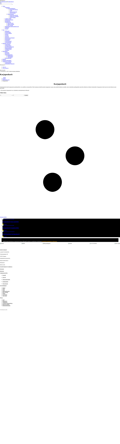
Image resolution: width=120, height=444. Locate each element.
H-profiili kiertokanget (9, 46)
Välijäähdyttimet (8, 49)
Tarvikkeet (7, 50)
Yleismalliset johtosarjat (9, 63)
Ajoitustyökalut (8, 62)
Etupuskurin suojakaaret (9, 37)
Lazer (3, 290)
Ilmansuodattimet (8, 47)
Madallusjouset (8, 22)
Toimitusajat (4, 302)
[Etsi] (12, 4)
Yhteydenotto (5, 283)
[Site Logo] (7, 1)
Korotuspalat (7, 20)
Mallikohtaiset (10, 55)
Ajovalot (6, 35)
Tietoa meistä (5, 68)
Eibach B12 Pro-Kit (14, 15)
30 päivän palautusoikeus (7, 303)
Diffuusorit (7, 31)
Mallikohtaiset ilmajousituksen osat (12, 26)
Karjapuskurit (7, 38)
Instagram (2, 271)
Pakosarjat (7, 52)
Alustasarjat (7, 7)
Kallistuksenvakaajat (9, 19)
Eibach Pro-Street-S (14, 9)
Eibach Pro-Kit (10, 23)
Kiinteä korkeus (11, 14)
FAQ (3, 299)
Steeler (3, 293)
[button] (1, 2)
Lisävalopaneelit (8, 41)
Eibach (3, 287)
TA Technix (4, 294)
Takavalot (7, 36)
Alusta (3, 6)
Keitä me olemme (5, 304)
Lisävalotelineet (8, 42)
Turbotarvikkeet (8, 45)
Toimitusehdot (5, 281)
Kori (3, 29)
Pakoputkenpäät (8, 58)
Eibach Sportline (11, 24)
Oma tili (4, 67)
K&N (3, 289)
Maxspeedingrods (13, 11)
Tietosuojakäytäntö (6, 279)
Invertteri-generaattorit (6, 60)
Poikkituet (7, 27)
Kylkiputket (7, 40)
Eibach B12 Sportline (14, 16)
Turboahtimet (7, 44)
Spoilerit (6, 34)
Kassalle (4, 275)
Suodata (26, 95)
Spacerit (6, 28)
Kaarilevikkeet (8, 32)
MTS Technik (13, 13)
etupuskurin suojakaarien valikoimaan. (49, 241)
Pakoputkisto (5, 51)
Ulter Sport (4, 295)
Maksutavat (4, 301)
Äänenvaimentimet (8, 54)
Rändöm (4, 59)
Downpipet (7, 53)
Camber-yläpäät (8, 18)
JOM (11, 10)
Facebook (2, 269)
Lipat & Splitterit (8, 33)
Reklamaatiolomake (6, 305)
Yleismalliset (10, 57)
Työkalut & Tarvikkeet (6, 61)
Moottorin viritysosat (6, 43)
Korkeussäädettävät (11, 8)
